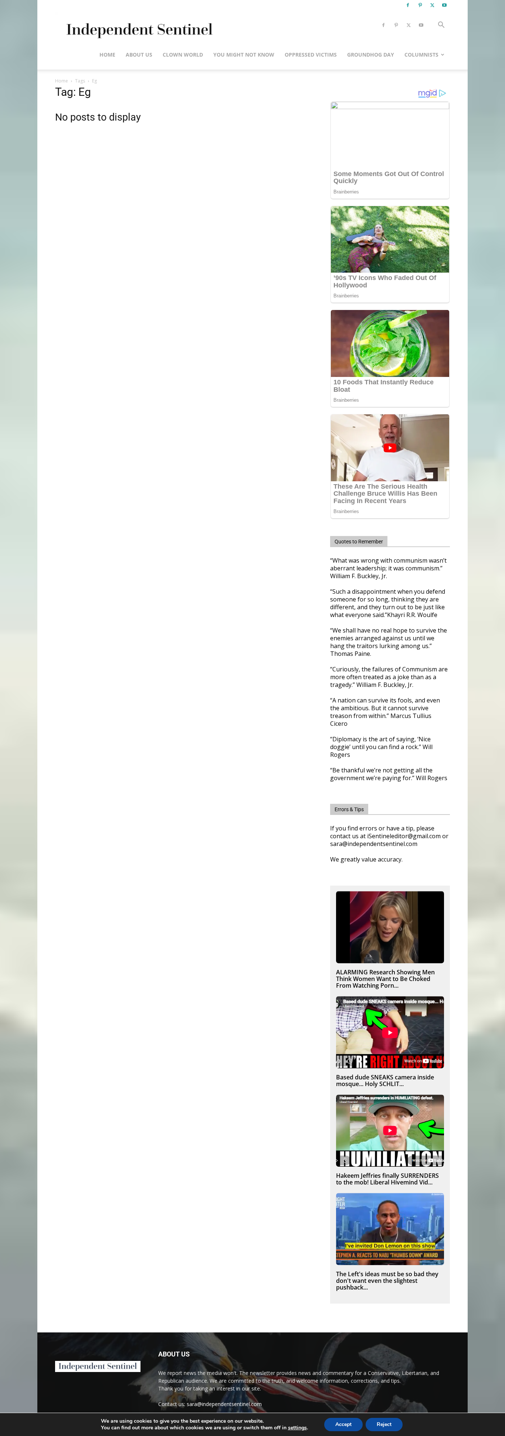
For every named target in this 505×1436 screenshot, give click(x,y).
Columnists (421, 54)
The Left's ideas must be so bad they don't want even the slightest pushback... (387, 1281)
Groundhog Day (370, 54)
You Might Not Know (243, 54)
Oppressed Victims (311, 54)
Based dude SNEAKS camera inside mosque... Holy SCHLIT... (385, 1080)
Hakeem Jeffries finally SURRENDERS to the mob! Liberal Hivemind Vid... (387, 1179)
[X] (432, 5)
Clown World (183, 54)
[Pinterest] (420, 5)
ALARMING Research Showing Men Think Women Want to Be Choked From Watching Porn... (385, 979)
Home (107, 54)
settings (297, 1428)
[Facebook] (407, 5)
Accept (343, 1424)
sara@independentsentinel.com (224, 1404)
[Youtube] (444, 5)
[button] (441, 25)
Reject (384, 1424)
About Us (139, 54)
